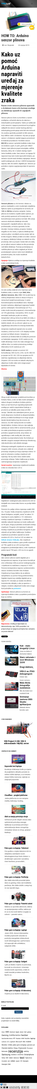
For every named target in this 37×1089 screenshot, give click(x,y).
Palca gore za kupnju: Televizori (16, 848)
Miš (24, 1042)
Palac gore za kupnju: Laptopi (16, 930)
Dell (25, 1032)
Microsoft (19, 1042)
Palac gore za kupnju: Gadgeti (16, 961)
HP (14, 1038)
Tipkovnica (28, 1058)
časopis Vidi (6, 1064)
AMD (7, 1032)
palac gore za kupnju (19, 1045)
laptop (32, 1038)
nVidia (10, 1045)
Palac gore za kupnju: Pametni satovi (18, 904)
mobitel (28, 1042)
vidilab (12, 1061)
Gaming (5, 1035)
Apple (17, 1032)
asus (21, 1032)
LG (8, 1042)
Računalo (5, 1051)
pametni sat (31, 1045)
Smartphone (29, 1055)
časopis (25, 1061)
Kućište (27, 1038)
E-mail (3, 1006)
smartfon (20, 1054)
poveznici (17, 588)
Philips (16, 1048)
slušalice (14, 1054)
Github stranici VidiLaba (10, 540)
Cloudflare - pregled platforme (16, 795)
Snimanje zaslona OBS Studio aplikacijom (26, 701)
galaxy (29, 1032)
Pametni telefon (7, 1048)
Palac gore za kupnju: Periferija (16, 877)
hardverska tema (7, 1038)
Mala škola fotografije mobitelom (25, 685)
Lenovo (4, 1042)
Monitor (4, 1045)
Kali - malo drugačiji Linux (27, 647)
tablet (11, 1058)
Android (12, 1032)
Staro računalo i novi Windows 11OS (27, 659)
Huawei (18, 1038)
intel (22, 1038)
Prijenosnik (22, 1048)
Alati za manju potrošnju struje (16, 816)
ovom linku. (16, 1021)
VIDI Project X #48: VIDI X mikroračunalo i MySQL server (16, 742)
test (22, 1057)
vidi (8, 1061)
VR (21, 1061)
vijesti (18, 1061)
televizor (16, 1058)
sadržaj (26, 1051)
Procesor (30, 1048)
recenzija (15, 1051)
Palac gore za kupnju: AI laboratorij (18, 990)
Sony (3, 1058)
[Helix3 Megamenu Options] (32, 3)
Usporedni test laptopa (13, 766)
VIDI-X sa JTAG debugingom (27, 672)
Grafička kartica (14, 1035)
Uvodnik (4, 1061)
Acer (3, 1032)
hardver (24, 1035)
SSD (7, 1058)
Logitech (12, 1042)
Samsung (6, 1054)
